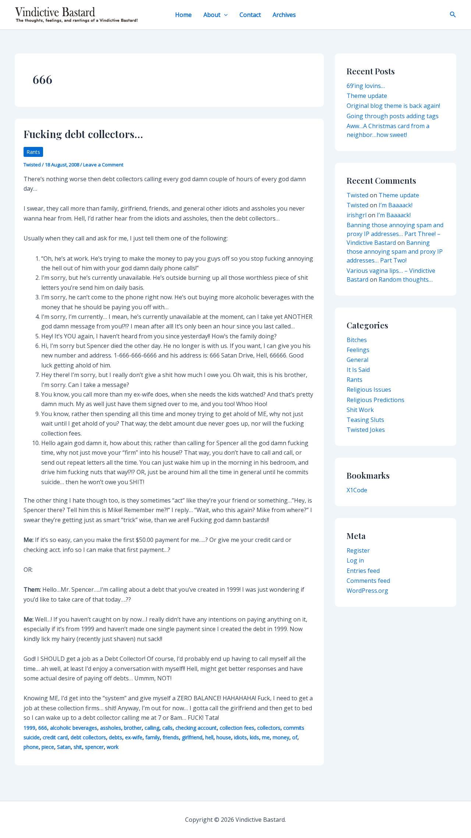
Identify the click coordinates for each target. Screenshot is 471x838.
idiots (240, 737)
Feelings (358, 350)
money (281, 737)
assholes (110, 727)
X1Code (357, 490)
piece (48, 746)
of (294, 737)
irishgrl (356, 215)
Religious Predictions (375, 400)
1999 (29, 727)
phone (31, 746)
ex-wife (133, 737)
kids (254, 737)
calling (152, 727)
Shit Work (360, 410)
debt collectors (88, 737)
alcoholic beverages (73, 727)
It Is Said (358, 370)
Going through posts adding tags (393, 116)
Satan (64, 746)
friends (171, 737)
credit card (55, 737)
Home (183, 15)
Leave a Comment (103, 164)
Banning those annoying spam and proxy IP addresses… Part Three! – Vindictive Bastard (395, 234)
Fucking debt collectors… (83, 134)
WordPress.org (367, 591)
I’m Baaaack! (395, 205)
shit (78, 746)
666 (42, 727)
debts (115, 737)
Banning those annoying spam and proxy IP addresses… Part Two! (395, 251)
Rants (33, 151)
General (357, 360)
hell (209, 737)
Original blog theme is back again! (393, 106)
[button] (224, 14)
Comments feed (368, 581)
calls (167, 727)
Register (358, 550)
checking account (196, 727)
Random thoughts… (406, 279)
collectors (268, 727)
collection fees (237, 727)
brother (133, 727)
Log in (355, 560)
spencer (94, 746)
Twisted (357, 195)
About (211, 15)
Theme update (367, 96)
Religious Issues (369, 389)
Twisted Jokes (366, 430)
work (112, 746)
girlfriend (192, 737)
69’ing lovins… (366, 86)
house (223, 737)
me (266, 737)
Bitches (357, 340)
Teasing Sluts (365, 420)
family (152, 737)
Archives (284, 15)
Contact (250, 15)
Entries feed (363, 571)
